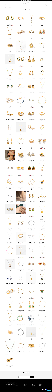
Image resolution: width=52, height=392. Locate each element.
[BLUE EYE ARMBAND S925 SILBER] (42, 223)
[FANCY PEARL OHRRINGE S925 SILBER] (31, 250)
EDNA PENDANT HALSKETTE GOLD (9, 228)
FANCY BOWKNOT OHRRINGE (42, 51)
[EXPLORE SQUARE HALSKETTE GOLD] (31, 277)
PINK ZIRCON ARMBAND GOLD (42, 242)
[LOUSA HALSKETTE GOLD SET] (42, 332)
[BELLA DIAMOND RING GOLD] (42, 59)
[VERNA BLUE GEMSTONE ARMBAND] (21, 100)
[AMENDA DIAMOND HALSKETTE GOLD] (10, 32)
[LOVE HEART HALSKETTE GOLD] (21, 250)
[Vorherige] (19, 0)
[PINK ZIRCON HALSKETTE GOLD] (10, 250)
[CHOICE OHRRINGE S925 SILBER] (10, 196)
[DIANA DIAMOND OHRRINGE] (10, 127)
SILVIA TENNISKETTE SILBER (42, 324)
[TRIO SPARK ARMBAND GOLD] (21, 291)
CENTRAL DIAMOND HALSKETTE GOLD (20, 310)
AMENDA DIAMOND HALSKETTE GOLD (10, 37)
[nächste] (32, 0)
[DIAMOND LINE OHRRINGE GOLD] (31, 182)
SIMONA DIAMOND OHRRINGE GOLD (31, 310)
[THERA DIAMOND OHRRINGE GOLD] (10, 291)
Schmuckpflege (24, 385)
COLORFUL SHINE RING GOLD (21, 242)
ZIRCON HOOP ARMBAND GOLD (20, 269)
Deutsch (46, 1)
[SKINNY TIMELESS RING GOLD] (42, 73)
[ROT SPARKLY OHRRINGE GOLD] (42, 264)
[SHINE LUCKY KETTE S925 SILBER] (10, 237)
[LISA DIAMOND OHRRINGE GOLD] (31, 196)
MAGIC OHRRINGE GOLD (42, 201)
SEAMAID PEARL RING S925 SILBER (31, 324)
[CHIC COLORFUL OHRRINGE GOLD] (31, 168)
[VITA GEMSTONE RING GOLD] (21, 155)
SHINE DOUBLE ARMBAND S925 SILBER (31, 228)
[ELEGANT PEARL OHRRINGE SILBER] (31, 237)
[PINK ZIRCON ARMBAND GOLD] (42, 237)
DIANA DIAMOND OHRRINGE (10, 133)
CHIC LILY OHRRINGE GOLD (31, 160)
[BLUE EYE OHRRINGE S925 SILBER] (10, 277)
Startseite (6, 7)
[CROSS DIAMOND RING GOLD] (21, 182)
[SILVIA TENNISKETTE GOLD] (10, 346)
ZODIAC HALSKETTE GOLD (42, 283)
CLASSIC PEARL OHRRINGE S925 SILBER (21, 283)
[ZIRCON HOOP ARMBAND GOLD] (21, 264)
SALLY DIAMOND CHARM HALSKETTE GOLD (20, 201)
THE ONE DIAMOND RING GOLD (20, 119)
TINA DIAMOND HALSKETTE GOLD (42, 310)
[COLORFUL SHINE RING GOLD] (21, 237)
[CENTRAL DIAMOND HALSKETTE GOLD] (21, 305)
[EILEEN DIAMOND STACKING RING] (42, 18)
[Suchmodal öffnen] (5, 4)
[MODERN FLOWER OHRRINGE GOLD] (10, 168)
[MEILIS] (26, 3)
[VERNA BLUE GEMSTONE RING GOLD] (42, 182)
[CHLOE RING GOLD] (42, 127)
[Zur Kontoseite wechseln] (45, 4)
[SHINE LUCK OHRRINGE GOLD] (10, 86)
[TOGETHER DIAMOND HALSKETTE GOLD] (31, 18)
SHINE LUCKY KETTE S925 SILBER (9, 242)
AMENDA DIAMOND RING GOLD (31, 51)
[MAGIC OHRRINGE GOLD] (42, 196)
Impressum (40, 385)
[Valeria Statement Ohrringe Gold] (10, 359)
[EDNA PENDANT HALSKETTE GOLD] (10, 223)
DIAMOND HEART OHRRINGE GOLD (31, 78)
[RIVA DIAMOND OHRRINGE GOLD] (21, 32)
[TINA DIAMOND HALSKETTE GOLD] (42, 305)
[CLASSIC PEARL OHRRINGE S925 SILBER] (21, 277)
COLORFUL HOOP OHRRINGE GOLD (42, 37)
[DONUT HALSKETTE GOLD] (21, 127)
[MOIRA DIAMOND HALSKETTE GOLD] (42, 209)
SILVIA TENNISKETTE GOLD (10, 351)
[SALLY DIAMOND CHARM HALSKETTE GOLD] (21, 196)
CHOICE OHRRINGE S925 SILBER (10, 201)
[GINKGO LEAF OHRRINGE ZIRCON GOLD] (21, 168)
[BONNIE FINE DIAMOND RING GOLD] (21, 18)
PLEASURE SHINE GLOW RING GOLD (31, 37)
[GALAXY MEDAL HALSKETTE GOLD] (10, 305)
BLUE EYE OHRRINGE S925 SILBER (9, 283)
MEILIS (9, 389)
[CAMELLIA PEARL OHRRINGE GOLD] (42, 141)
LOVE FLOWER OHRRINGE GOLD (31, 269)
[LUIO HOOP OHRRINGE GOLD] (31, 127)
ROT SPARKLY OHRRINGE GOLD (42, 269)
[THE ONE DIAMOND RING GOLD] (21, 114)
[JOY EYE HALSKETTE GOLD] (42, 168)
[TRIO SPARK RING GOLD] (21, 86)
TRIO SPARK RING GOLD (20, 92)
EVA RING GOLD (42, 160)
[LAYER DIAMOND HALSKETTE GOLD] (42, 100)
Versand (32, 384)
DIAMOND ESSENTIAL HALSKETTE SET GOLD (20, 51)
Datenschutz (40, 384)
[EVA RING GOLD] (42, 155)
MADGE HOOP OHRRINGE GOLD (10, 160)
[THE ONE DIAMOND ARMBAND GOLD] (21, 141)
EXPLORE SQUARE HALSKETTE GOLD (31, 283)
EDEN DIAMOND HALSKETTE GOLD (9, 324)
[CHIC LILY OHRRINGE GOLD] (31, 155)
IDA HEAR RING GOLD (31, 351)
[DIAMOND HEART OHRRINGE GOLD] (31, 73)
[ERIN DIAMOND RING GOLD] (42, 291)
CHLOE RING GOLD (42, 133)
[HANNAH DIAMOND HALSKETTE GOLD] (31, 332)
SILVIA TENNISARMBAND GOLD (21, 351)
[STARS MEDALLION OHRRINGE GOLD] (31, 59)
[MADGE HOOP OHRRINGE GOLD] (10, 155)
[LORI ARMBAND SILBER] (21, 332)
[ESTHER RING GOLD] (10, 46)
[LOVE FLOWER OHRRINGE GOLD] (31, 264)
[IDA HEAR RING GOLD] (31, 346)
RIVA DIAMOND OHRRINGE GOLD (20, 37)
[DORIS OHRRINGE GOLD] (31, 86)
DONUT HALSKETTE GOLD (20, 133)
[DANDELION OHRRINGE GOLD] (31, 291)
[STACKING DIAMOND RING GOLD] (31, 141)
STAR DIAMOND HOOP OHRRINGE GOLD (10, 119)
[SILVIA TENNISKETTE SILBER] (42, 318)
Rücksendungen (33, 385)
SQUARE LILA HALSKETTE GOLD (10, 269)
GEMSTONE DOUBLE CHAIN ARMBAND (21, 324)
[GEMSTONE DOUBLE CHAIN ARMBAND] (21, 318)
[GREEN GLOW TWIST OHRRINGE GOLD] (21, 59)
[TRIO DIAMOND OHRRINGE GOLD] (10, 100)
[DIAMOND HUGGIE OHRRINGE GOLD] (10, 182)
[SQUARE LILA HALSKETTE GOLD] (10, 264)
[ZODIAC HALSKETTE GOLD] (42, 277)
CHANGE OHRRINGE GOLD (20, 228)
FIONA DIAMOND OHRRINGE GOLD (31, 119)
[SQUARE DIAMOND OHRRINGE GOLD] (10, 141)
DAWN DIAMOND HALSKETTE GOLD (42, 92)
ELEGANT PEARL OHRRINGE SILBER (31, 242)
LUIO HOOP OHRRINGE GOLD (31, 133)
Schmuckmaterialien (25, 384)
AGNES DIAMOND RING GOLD (21, 78)
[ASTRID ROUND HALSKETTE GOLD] (10, 59)
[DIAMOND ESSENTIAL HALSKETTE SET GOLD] (21, 46)
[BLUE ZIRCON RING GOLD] (42, 114)
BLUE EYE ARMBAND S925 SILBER (42, 228)
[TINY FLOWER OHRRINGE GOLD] (31, 209)
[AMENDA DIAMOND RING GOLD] (31, 46)
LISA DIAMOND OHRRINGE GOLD (31, 201)
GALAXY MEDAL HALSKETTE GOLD (10, 310)
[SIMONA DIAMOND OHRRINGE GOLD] (31, 305)
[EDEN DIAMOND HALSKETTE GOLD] (10, 318)
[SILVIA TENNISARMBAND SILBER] (42, 346)
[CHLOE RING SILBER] (21, 209)
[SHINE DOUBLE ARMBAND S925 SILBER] (31, 223)
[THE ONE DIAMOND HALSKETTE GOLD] (10, 73)
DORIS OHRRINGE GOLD (31, 92)
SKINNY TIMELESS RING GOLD (42, 78)
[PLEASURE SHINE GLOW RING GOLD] (31, 32)
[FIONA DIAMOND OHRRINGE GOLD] (31, 114)
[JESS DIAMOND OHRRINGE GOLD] (10, 209)
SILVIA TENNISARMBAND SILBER (42, 351)
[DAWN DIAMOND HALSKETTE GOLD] (42, 86)
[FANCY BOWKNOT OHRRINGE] (42, 46)
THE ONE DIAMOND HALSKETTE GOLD (10, 78)
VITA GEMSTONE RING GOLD (21, 160)
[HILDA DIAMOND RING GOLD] (10, 332)
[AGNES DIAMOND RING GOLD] (21, 73)
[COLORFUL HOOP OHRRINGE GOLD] (42, 32)
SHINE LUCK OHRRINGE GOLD (10, 92)
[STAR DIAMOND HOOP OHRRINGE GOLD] (10, 114)
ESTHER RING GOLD (10, 51)
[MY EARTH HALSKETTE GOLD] (42, 250)
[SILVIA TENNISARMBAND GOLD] (21, 346)
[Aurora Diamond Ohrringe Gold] (10, 18)
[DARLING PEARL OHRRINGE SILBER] (31, 100)
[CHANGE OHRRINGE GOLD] (21, 223)
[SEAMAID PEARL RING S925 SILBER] (31, 318)
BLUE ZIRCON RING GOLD (42, 119)
